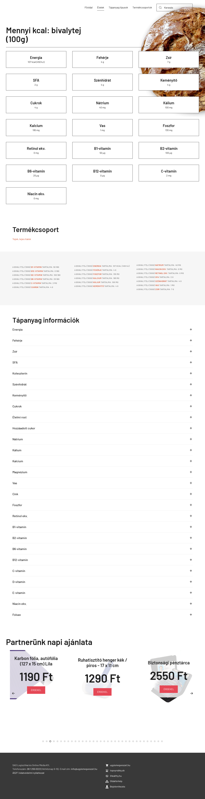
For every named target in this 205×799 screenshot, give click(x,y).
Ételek (100, 7)
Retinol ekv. (36, 148)
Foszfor (169, 125)
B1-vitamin (102, 148)
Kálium (168, 103)
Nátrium (102, 103)
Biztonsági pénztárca (169, 662)
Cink (15, 494)
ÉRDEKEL (36, 690)
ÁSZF (15, 772)
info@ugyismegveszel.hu (84, 768)
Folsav (16, 614)
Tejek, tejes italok (21, 239)
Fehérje (102, 57)
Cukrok (36, 103)
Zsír (169, 57)
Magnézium (19, 472)
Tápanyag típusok (118, 7)
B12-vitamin (102, 171)
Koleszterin (19, 373)
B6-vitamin (36, 171)
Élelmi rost (19, 417)
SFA (36, 80)
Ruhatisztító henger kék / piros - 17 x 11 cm (102, 662)
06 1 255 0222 (34, 768)
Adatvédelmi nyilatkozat (31, 772)
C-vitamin (168, 171)
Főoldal (89, 7)
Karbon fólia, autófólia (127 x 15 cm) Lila (36, 660)
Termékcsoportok (142, 7)
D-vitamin (18, 581)
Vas (102, 125)
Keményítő (168, 80)
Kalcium (36, 125)
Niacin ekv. (36, 194)
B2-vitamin (169, 148)
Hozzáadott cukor (23, 428)
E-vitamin (18, 592)
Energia (36, 57)
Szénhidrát (102, 80)
